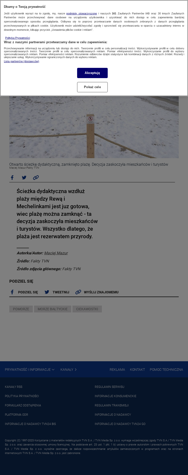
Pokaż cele (92, 87)
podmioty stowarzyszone (81, 13)
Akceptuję (92, 73)
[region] (94, 48)
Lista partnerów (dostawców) (21, 61)
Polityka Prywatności (17, 37)
